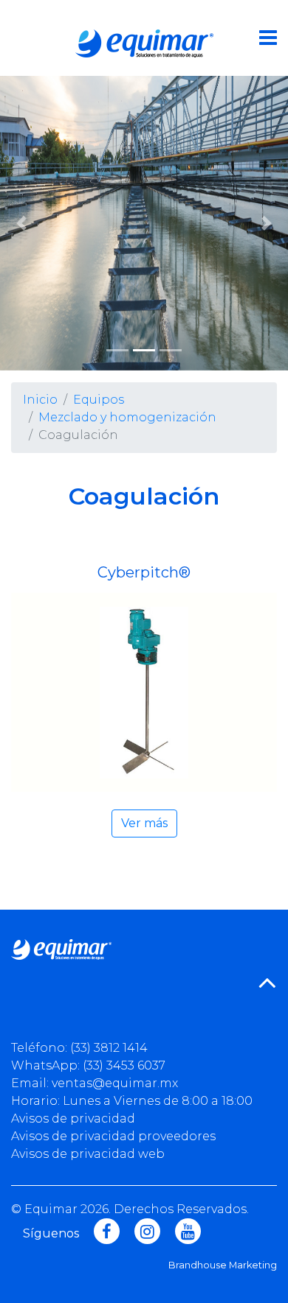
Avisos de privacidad (73, 1118)
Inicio (40, 400)
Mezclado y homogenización (127, 417)
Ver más (144, 823)
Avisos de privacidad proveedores (113, 1136)
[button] (22, 223)
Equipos (98, 400)
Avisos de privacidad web (88, 1154)
